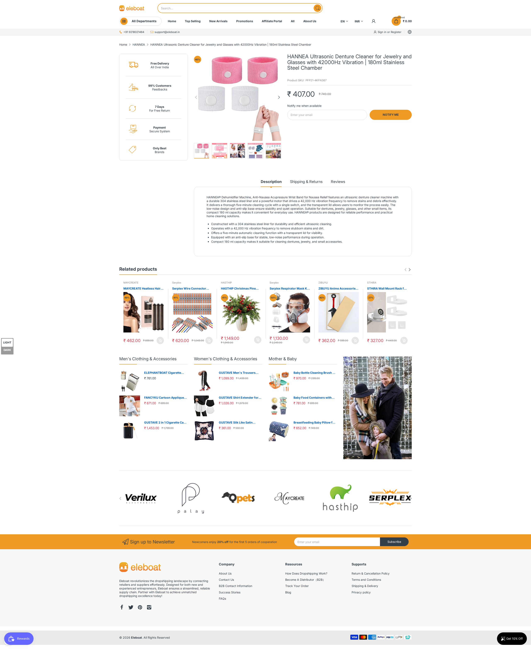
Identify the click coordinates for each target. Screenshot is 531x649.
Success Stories (229, 592)
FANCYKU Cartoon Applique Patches (164, 398)
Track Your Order (297, 586)
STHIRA (371, 282)
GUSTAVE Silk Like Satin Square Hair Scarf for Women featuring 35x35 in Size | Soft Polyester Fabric (239, 423)
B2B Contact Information (235, 586)
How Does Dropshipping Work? (306, 573)
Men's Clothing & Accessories (148, 358)
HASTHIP (226, 282)
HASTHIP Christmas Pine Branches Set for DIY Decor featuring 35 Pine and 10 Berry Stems (240, 289)
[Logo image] (141, 498)
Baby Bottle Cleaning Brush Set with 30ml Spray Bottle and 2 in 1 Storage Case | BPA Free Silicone (315, 373)
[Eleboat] (131, 8)
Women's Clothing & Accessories (225, 358)
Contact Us (226, 579)
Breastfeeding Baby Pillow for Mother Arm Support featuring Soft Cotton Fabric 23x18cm (315, 423)
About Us (225, 573)
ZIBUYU (323, 282)
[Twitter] (130, 608)
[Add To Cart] (160, 340)
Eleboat (136, 637)
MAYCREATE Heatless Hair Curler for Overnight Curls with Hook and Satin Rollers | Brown (143, 289)
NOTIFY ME (391, 114)
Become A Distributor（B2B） (305, 579)
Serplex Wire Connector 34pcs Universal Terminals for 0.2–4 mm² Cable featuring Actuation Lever (191, 289)
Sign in (382, 32)
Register (396, 32)
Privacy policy (361, 592)
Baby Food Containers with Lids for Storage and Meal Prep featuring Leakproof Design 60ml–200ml (315, 398)
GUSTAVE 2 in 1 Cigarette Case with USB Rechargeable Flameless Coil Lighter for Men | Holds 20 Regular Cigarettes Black (165, 423)
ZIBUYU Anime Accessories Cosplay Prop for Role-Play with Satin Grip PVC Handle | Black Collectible (338, 289)
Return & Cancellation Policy (371, 573)
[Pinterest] (140, 608)
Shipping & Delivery (365, 586)
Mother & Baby (283, 358)
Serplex (176, 282)
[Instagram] (149, 608)
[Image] (377, 408)
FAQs (222, 598)
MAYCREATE (130, 282)
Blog (288, 592)
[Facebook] (121, 608)
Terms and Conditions (366, 579)
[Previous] (279, 97)
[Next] (196, 97)
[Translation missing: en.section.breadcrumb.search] (317, 8)
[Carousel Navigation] (407, 270)
